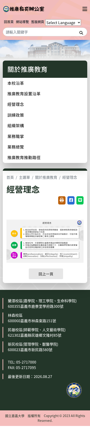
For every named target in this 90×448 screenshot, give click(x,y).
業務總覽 (15, 147)
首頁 (10, 177)
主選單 (24, 177)
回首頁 (9, 21)
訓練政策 (15, 115)
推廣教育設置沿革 (24, 93)
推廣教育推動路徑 (24, 157)
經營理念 (15, 104)
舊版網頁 (37, 21)
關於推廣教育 (46, 177)
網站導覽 (22, 21)
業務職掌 (15, 136)
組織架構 (15, 125)
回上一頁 (46, 274)
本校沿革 (15, 83)
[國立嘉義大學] (23, 9)
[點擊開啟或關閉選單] (84, 9)
